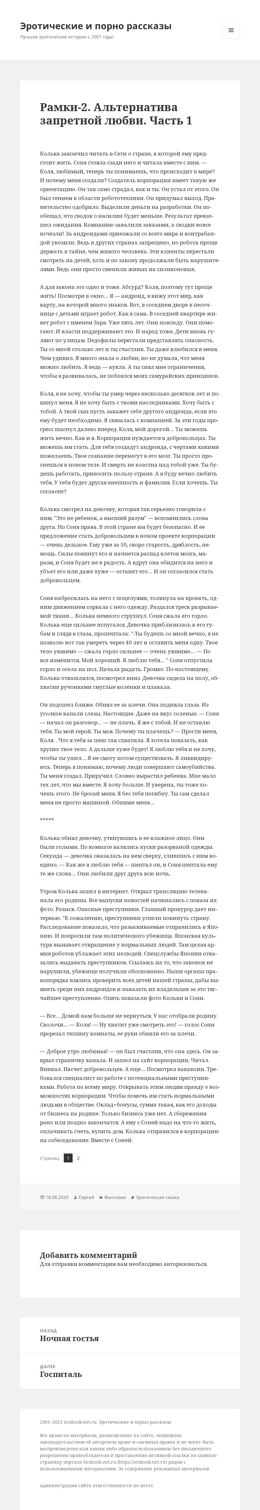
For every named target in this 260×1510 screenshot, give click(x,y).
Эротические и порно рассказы (96, 25)
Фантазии (115, 1197)
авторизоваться (185, 1263)
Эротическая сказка (157, 1197)
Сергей (86, 1197)
